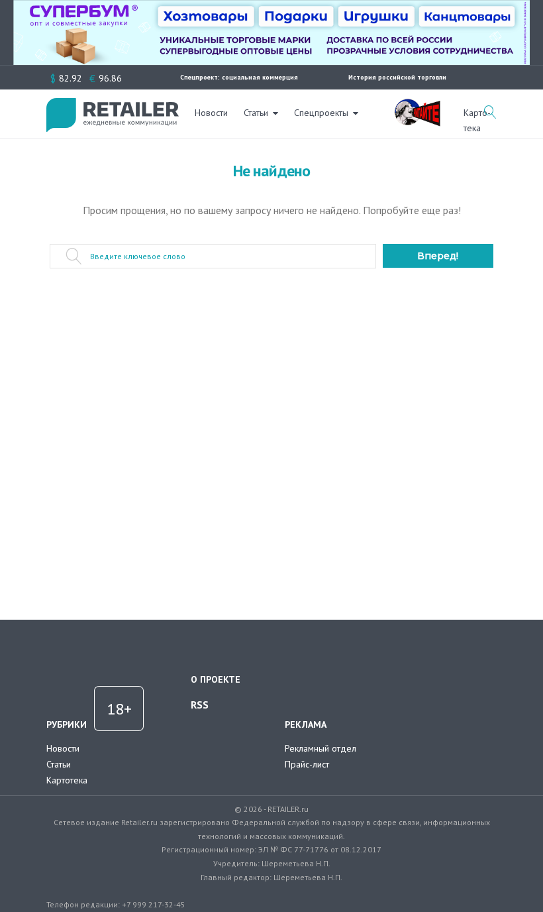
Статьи (256, 113)
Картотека (66, 780)
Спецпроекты (321, 113)
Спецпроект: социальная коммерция (239, 77)
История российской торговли (397, 77)
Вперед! (437, 256)
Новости (211, 113)
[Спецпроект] (417, 105)
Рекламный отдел (320, 748)
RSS (200, 704)
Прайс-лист (307, 764)
